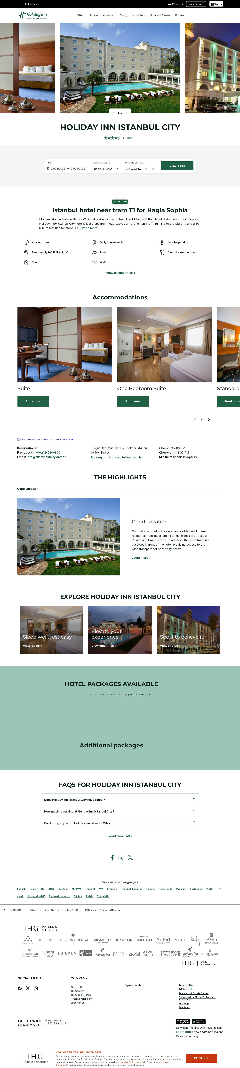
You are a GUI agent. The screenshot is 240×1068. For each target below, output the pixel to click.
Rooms (94, 15)
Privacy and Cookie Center (193, 993)
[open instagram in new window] (119, 858)
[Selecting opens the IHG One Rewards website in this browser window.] (199, 963)
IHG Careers (77, 991)
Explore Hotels (133, 985)
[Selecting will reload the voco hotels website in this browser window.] (180, 939)
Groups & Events (160, 15)
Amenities (109, 15)
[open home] (5, 910)
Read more (89, 228)
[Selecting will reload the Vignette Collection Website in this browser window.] (102, 939)
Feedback (184, 1007)
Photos (179, 15)
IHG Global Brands (81, 994)
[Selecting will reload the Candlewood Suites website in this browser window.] (210, 953)
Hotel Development (81, 998)
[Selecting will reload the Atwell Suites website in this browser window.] (150, 953)
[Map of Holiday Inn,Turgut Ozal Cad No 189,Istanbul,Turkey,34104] (45, 439)
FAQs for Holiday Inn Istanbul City (120, 784)
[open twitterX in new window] (129, 858)
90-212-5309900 (48, 452)
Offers (81, 15)
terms (169, 1058)
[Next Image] (126, 113)
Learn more (140, 557)
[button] (216, 3)
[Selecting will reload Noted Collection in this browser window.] (163, 939)
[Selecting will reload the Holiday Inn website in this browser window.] (103, 953)
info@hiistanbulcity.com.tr (46, 457)
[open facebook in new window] (110, 858)
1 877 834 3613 (56, 1023)
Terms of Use (186, 985)
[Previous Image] (113, 113)
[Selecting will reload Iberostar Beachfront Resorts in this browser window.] (30, 953)
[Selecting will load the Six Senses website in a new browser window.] (28, 939)
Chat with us (77, 1002)
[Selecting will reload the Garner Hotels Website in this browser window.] (119, 953)
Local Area (138, 15)
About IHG (76, 987)
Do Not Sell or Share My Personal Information (197, 998)
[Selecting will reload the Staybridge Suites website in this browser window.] (170, 953)
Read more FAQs (120, 836)
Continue (201, 1058)
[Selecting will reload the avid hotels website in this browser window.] (134, 953)
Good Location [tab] (27, 488)
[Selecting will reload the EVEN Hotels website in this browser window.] (67, 953)
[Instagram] (36, 988)
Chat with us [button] (31, 4)
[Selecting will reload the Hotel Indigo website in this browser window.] (144, 939)
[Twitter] (28, 988)
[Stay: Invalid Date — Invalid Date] (66, 168)
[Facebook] (20, 988)
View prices (177, 165)
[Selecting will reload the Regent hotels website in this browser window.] (46, 939)
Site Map (184, 1003)
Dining (123, 15)
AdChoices (185, 989)
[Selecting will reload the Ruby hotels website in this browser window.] (195, 939)
